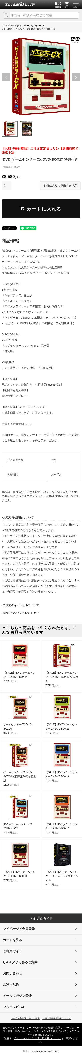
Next (76, 77)
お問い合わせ (12, 973)
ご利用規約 (11, 984)
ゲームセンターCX (34, 25)
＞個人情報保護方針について (56, 1018)
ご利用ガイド (12, 951)
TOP (4, 25)
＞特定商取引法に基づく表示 (25, 1018)
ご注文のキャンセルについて (21, 605)
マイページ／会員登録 (19, 928)
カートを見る (12, 940)
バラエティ (15, 25)
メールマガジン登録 (17, 995)
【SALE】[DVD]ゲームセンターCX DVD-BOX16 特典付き (61, 677)
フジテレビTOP (14, 1007)
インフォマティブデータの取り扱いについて (37, 1038)
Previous (6, 77)
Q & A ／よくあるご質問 (20, 962)
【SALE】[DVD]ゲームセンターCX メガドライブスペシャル (61, 876)
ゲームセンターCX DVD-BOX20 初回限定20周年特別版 (19, 776)
